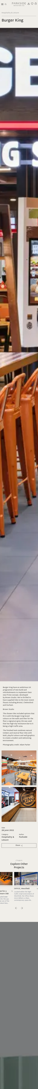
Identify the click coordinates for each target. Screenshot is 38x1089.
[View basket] (36, 4)
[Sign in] (29, 4)
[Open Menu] (2, 4)
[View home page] (19, 4)
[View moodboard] (32, 4)
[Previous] (16, 908)
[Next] (22, 908)
